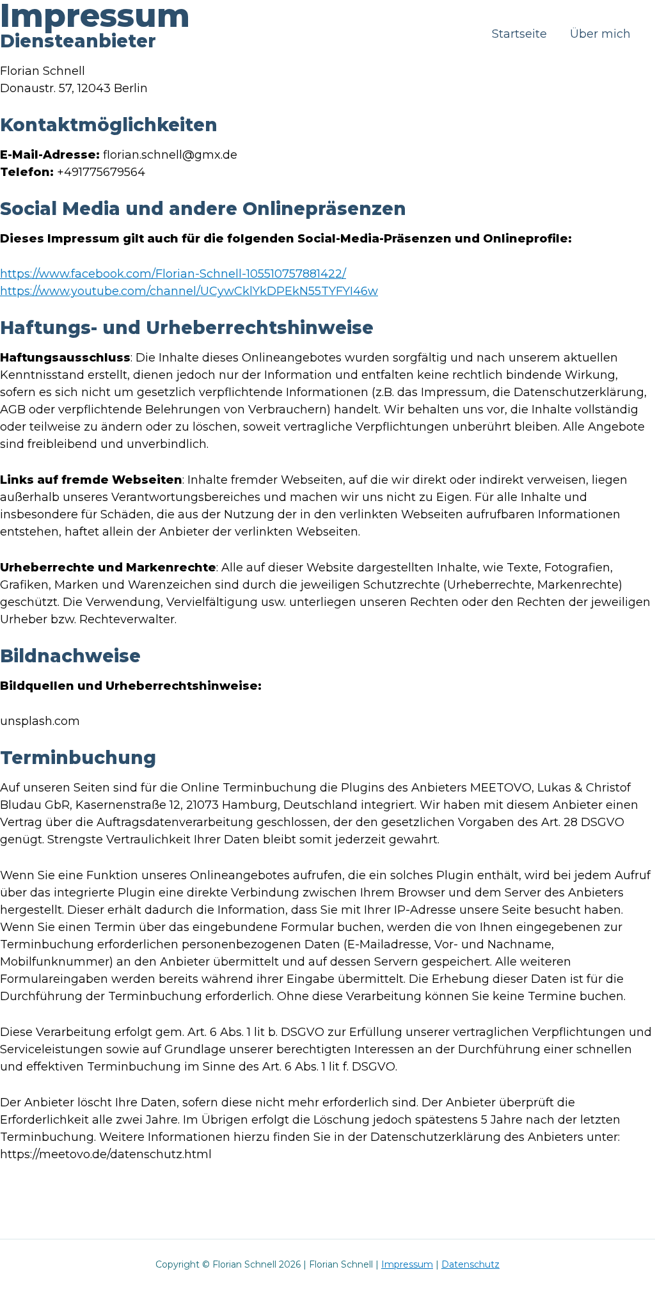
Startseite (519, 34)
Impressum (407, 1264)
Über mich (600, 34)
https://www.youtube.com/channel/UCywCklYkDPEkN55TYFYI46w (189, 291)
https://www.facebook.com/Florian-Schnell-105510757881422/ (173, 274)
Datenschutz (470, 1264)
